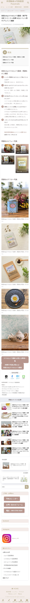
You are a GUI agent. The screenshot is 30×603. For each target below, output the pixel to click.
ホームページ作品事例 (11, 562)
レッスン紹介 (9, 7)
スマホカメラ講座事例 (14, 382)
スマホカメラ (5, 388)
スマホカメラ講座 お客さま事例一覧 (15, 359)
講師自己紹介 (18, 7)
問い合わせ (27, 601)
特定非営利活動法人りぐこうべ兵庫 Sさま (15, 132)
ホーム (2, 7)
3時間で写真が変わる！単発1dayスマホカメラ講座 (12, 366)
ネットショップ (14, 388)
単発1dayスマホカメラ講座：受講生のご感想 (14, 57)
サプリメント (20, 386)
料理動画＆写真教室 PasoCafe (15, 2)
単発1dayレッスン (6, 392)
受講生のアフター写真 (8, 62)
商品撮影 (4, 394)
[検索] (27, 487)
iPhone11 (4, 386)
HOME (16, 589)
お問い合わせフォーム (14, 505)
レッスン (15, 591)
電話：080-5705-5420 (14, 511)
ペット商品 (15, 390)
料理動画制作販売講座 (11, 565)
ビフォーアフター (6, 390)
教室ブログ (6, 578)
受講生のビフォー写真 (8, 59)
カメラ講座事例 (9, 555)
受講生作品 (21, 392)
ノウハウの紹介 (7, 568)
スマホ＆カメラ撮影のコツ (12, 571)
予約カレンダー (12, 499)
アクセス (21, 591)
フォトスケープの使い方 (11, 575)
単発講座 (15, 392)
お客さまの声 (12, 386)
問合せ (20, 594)
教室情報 (26, 7)
